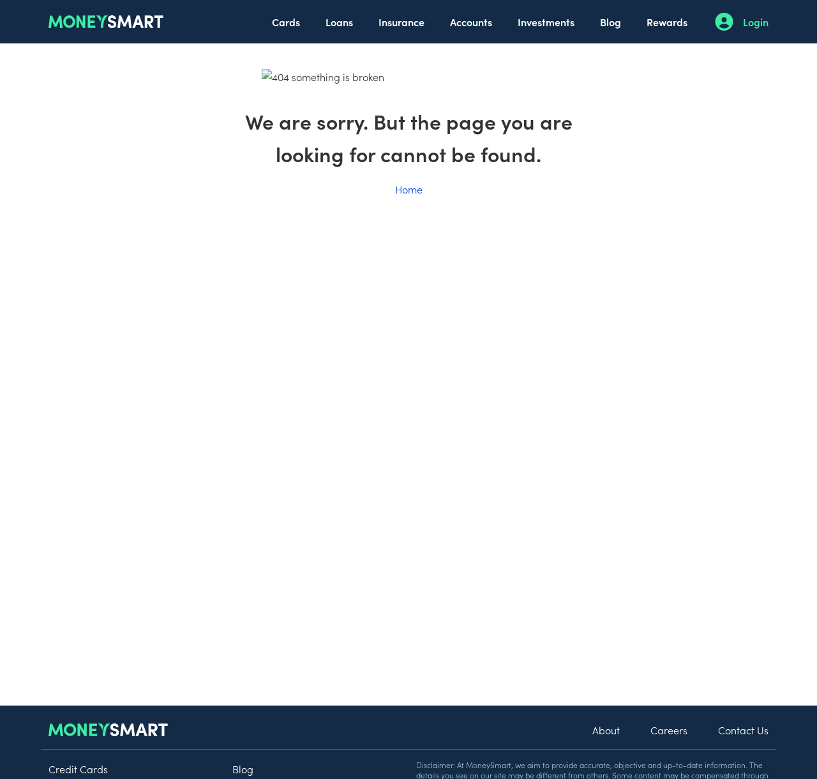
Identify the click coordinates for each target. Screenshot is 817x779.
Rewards (667, 22)
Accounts (471, 22)
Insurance (401, 22)
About (606, 730)
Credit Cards (78, 769)
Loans (339, 22)
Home (409, 189)
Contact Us (743, 730)
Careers (668, 730)
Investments (546, 22)
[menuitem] (286, 21)
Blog (610, 22)
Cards (286, 22)
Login (755, 22)
